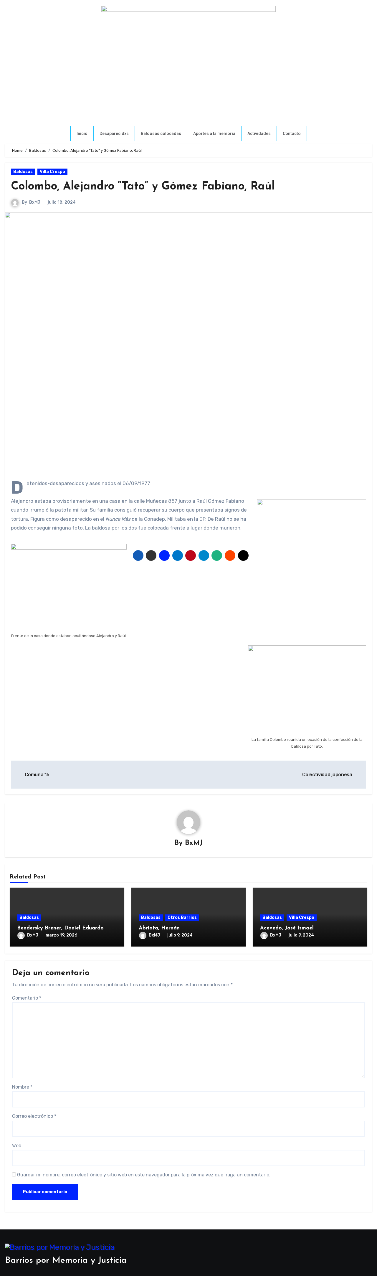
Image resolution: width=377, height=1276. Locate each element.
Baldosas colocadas (161, 133)
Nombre (22, 1087)
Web (16, 1145)
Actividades (259, 133)
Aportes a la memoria (214, 133)
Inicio (82, 133)
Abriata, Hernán (159, 928)
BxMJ (34, 202)
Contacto (292, 133)
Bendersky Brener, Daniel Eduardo (60, 928)
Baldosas (23, 171)
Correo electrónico (34, 1116)
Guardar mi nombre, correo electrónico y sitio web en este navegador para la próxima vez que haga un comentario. (143, 1175)
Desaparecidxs (114, 133)
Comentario (26, 998)
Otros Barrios (182, 917)
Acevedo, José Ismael (287, 928)
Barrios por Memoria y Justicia (66, 1260)
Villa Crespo (52, 171)
